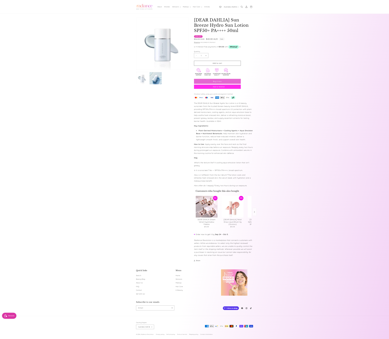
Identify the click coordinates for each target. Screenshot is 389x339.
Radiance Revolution (147, 334)
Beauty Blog (140, 279)
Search (138, 275)
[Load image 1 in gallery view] (142, 78)
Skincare (179, 279)
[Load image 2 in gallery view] (155, 78)
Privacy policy (160, 334)
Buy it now (217, 81)
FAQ (137, 286)
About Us (139, 283)
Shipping (197, 42)
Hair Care (179, 286)
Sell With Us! (140, 294)
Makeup (179, 283)
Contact (139, 290)
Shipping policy (193, 334)
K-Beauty (179, 290)
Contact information (206, 334)
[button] (176, 7)
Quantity (197, 51)
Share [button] (198, 260)
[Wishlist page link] (220, 7)
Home (178, 275)
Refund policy (170, 334)
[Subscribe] (171, 307)
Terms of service (182, 334)
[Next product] (254, 212)
